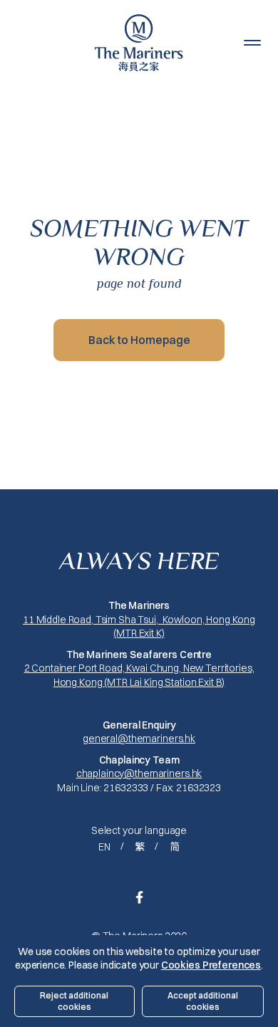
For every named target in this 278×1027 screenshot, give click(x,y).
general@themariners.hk (139, 738)
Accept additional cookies (203, 1001)
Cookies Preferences (211, 965)
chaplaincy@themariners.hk (139, 773)
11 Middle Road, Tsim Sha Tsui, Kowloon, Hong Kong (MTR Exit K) (139, 626)
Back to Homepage (139, 340)
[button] (252, 43)
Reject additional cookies (74, 1001)
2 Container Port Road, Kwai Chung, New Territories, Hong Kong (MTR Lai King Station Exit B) (139, 675)
